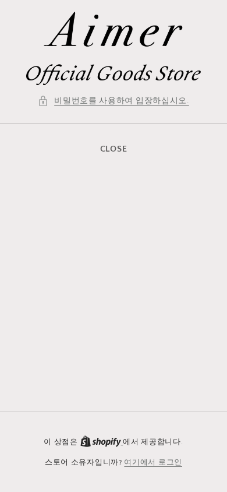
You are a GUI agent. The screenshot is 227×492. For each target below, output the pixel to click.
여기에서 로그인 (153, 462)
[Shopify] (101, 442)
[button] (113, 101)
